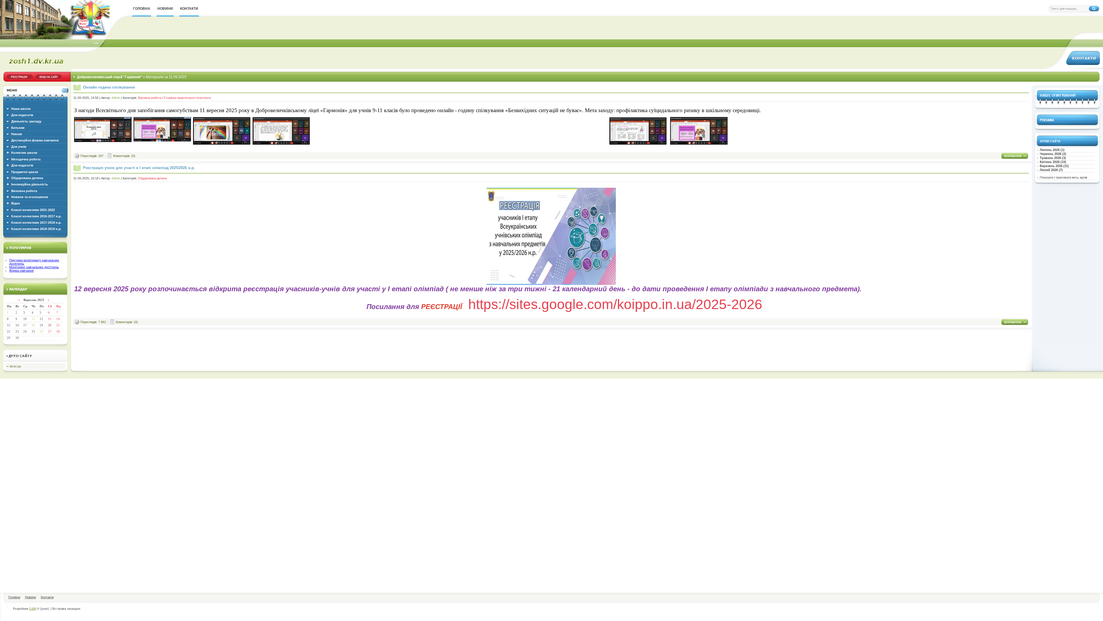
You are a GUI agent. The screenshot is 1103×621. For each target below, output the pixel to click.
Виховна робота (149, 97)
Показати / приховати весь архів (1063, 177)
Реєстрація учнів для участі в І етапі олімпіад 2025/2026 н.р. (139, 168)
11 (33, 319)
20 (49, 325)
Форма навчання (21, 270)
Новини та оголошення (29, 197)
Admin (115, 97)
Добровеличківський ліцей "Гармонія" (109, 77)
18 (33, 325)
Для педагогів (22, 165)
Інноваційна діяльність (29, 184)
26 (41, 331)
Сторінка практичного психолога (187, 97)
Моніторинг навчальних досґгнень (34, 267)
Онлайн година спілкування (109, 87)
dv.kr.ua (15, 366)
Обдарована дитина (27, 178)
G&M (32, 608)
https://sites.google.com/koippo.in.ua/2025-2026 (615, 304)
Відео (15, 203)
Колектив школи (24, 152)
